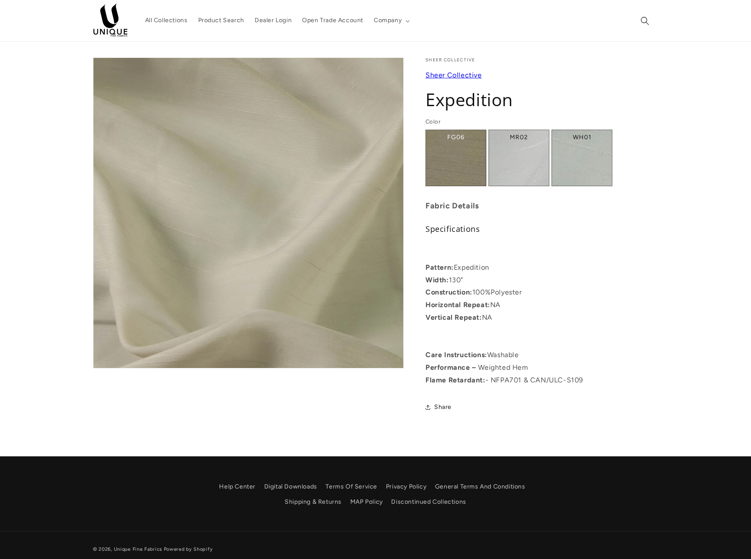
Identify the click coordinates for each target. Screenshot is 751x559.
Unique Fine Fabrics (138, 549)
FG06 (456, 137)
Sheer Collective (453, 75)
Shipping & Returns (313, 501)
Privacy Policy (406, 486)
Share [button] (443, 407)
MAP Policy (366, 501)
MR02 (519, 137)
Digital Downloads (290, 486)
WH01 (582, 137)
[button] (391, 20)
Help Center (237, 486)
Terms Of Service (351, 486)
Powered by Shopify (188, 549)
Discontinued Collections (428, 501)
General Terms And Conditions (480, 486)
